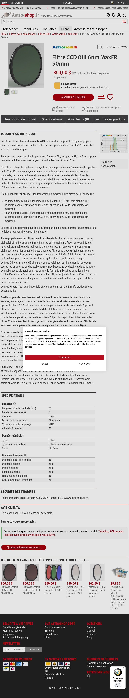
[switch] (118, 685)
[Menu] (124, 668)
